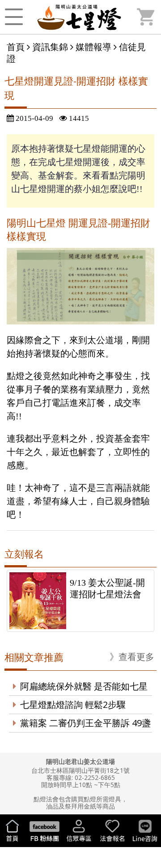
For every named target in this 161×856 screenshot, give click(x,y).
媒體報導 (93, 47)
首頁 (16, 47)
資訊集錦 (50, 47)
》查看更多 (132, 657)
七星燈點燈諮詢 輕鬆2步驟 (73, 704)
